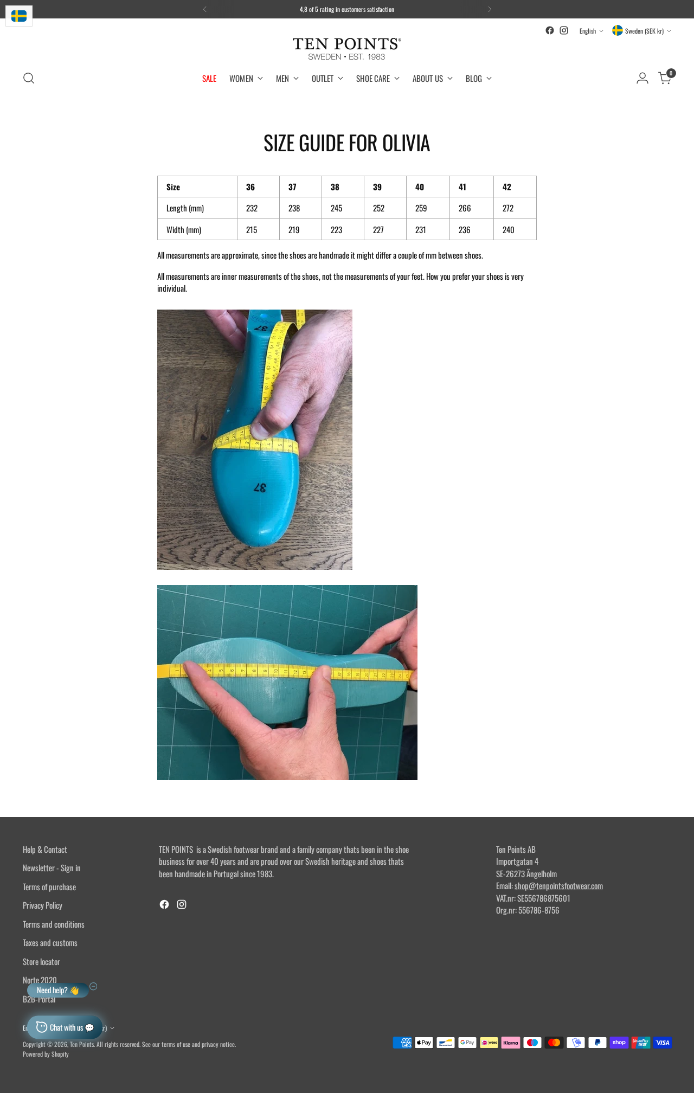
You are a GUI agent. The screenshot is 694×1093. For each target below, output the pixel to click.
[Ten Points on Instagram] (564, 30)
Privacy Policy (42, 905)
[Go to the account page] (642, 78)
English (588, 30)
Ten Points (82, 1044)
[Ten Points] (347, 49)
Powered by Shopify (46, 1053)
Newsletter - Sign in (52, 867)
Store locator (41, 961)
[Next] (490, 9)
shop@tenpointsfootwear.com (559, 885)
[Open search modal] (29, 78)
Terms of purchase (49, 886)
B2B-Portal (39, 999)
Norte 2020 (40, 980)
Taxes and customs (50, 942)
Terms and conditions (54, 924)
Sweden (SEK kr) (644, 30)
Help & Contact (45, 849)
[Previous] (205, 9)
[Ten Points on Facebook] (550, 30)
